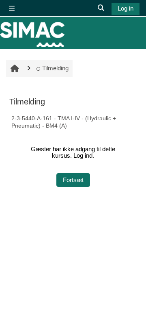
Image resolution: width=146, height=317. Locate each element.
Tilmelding (55, 68)
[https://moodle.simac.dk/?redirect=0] (32, 34)
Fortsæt (73, 180)
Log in (125, 8)
